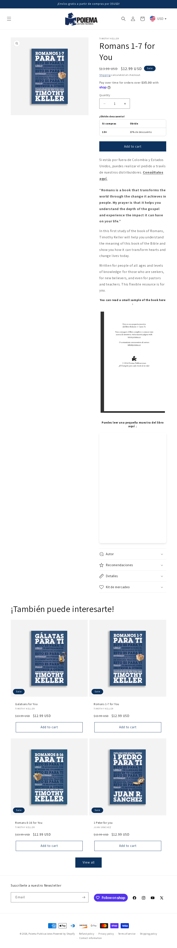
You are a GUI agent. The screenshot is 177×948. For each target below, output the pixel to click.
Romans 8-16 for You (28, 823)
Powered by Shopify (64, 933)
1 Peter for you (103, 823)
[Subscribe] (83, 897)
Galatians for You (26, 704)
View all (89, 862)
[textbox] (158, 18)
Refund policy (86, 933)
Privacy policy (106, 933)
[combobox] (158, 18)
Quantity (104, 95)
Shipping (105, 74)
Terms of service (127, 933)
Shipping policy (148, 933)
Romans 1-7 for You (106, 704)
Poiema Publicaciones (40, 933)
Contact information (90, 938)
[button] (9, 19)
